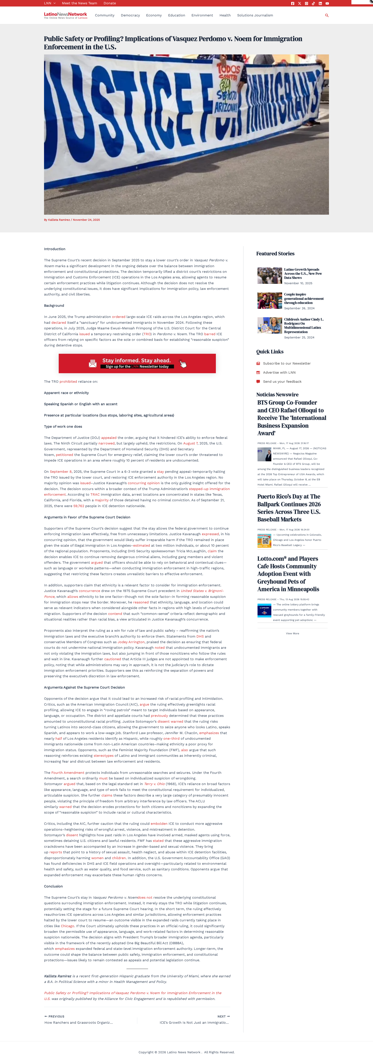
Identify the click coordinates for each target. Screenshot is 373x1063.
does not (145, 897)
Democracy (130, 15)
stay (160, 472)
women (97, 858)
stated (158, 841)
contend (115, 614)
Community (104, 15)
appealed (109, 438)
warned (177, 721)
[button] (53, 3)
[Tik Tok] (313, 3)
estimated (141, 545)
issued (84, 334)
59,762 (79, 506)
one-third (171, 738)
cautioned (112, 659)
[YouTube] (327, 3)
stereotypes (104, 756)
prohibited (68, 381)
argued (97, 562)
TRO (147, 334)
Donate (110, 3)
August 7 (190, 443)
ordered (118, 317)
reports (55, 852)
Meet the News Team (79, 3)
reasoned (141, 602)
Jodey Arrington (131, 642)
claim (212, 551)
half (58, 738)
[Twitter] (299, 3)
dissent (164, 721)
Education (176, 15)
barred (209, 334)
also (184, 750)
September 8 (61, 472)
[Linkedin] (320, 3)
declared (58, 322)
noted (160, 648)
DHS (200, 636)
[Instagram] (306, 3)
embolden (159, 824)
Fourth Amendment (67, 773)
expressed (210, 534)
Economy (154, 15)
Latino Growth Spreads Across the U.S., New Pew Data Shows (303, 273)
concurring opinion (144, 483)
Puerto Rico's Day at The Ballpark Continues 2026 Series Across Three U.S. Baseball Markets (289, 507)
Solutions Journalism (255, 15)
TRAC (95, 494)
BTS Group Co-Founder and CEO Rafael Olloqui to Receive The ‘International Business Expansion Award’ (292, 418)
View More (292, 633)
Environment (202, 15)
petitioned (64, 455)
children (119, 858)
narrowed (106, 443)
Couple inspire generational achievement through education (304, 298)
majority (102, 500)
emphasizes (209, 733)
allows (72, 597)
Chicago (67, 926)
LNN (47, 3)
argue (144, 704)
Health (225, 15)
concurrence (89, 591)
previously (159, 716)
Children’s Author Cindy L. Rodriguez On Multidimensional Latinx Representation (304, 325)
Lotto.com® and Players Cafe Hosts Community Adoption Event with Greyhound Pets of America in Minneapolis (288, 574)
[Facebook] (292, 3)
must (103, 778)
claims (106, 795)
